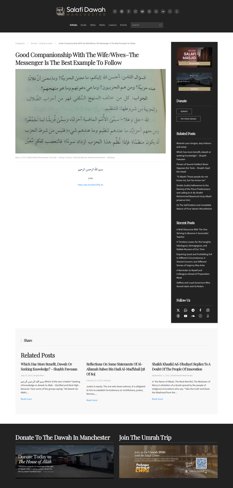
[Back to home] (81, 11)
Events (123, 25)
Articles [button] (73, 25)
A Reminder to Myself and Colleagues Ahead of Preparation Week (193, 274)
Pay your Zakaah (188, 118)
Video (93, 25)
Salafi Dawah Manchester (38, 157)
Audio (84, 25)
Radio (102, 25)
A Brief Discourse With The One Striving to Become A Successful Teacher (192, 233)
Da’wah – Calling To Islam (61, 157)
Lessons (113, 25)
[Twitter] (178, 310)
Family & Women (80, 157)
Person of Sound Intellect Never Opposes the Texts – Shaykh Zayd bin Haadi (193, 168)
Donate (184, 111)
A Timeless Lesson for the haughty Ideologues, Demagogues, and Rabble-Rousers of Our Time (194, 245)
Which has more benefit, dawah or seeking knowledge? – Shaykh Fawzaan (194, 155)
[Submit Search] (160, 25)
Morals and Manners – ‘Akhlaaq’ (101, 157)
